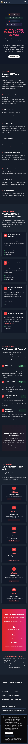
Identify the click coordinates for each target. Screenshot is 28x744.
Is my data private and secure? (9, 688)
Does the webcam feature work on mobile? (12, 699)
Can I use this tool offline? (8, 703)
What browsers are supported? (9, 706)
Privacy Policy (10, 740)
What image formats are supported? (10, 695)
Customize (18, 735)
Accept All (9, 732)
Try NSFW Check (14, 56)
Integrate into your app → (9, 323)
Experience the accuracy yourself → (14, 621)
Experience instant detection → (9, 117)
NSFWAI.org (8, 2)
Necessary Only (9, 735)
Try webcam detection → (7, 146)
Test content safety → (9, 247)
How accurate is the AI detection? (10, 691)
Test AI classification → (7, 163)
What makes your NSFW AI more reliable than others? (13, 711)
